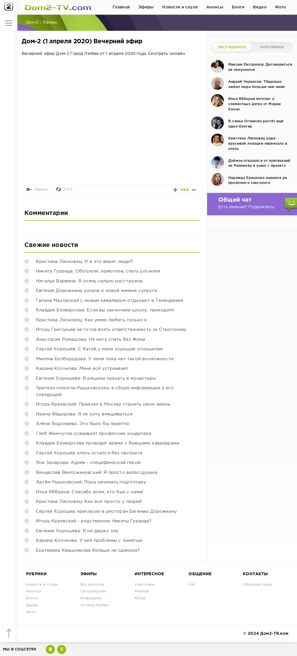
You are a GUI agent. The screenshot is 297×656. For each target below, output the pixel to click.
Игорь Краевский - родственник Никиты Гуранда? (94, 521)
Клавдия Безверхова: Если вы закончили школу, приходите (105, 310)
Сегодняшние (93, 591)
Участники (145, 584)
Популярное (272, 47)
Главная (121, 7)
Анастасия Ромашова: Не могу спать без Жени (90, 339)
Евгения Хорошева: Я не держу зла (77, 531)
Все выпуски (92, 584)
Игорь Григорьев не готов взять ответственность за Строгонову (111, 329)
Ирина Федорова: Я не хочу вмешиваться (84, 414)
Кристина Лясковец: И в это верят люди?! (84, 262)
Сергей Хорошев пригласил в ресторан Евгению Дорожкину (106, 511)
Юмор (140, 598)
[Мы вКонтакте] (50, 649)
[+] (175, 190)
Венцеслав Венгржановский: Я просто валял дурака (96, 472)
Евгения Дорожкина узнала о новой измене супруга (96, 291)
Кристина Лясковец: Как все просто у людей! (89, 501)
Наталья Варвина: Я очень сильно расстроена (89, 281)
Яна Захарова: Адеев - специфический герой (88, 463)
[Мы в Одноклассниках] (61, 649)
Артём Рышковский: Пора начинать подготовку (91, 482)
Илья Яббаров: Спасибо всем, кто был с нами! (89, 492)
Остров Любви (94, 605)
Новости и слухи (180, 7)
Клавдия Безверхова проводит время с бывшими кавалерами (107, 443)
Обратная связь (257, 584)
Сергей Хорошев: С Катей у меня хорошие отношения (99, 349)
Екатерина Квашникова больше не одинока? (88, 550)
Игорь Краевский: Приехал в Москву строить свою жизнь (103, 404)
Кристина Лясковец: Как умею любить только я (91, 320)
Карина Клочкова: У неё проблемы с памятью (89, 540)
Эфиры (146, 7)
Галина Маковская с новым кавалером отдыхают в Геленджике (109, 300)
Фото (280, 7)
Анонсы (214, 7)
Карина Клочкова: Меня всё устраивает (82, 368)
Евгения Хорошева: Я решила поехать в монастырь (96, 378)
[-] (194, 190)
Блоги (238, 7)
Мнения (142, 591)
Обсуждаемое (232, 47)
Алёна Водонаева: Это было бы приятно (82, 424)
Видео (260, 7)
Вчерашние (91, 598)
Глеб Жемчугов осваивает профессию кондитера (93, 433)
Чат (192, 584)
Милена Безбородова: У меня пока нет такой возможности (104, 359)
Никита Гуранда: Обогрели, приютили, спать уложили (98, 271)
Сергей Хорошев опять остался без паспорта (89, 453)
